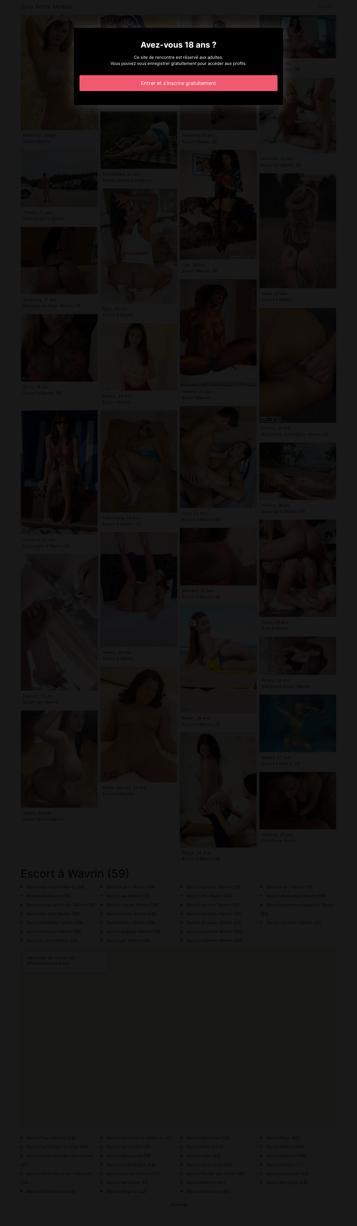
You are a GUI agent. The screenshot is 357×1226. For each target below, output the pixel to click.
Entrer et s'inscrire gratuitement (178, 83)
